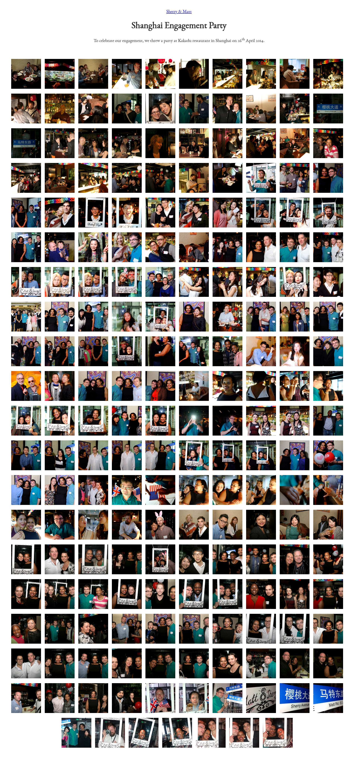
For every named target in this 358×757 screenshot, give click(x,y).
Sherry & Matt (179, 11)
